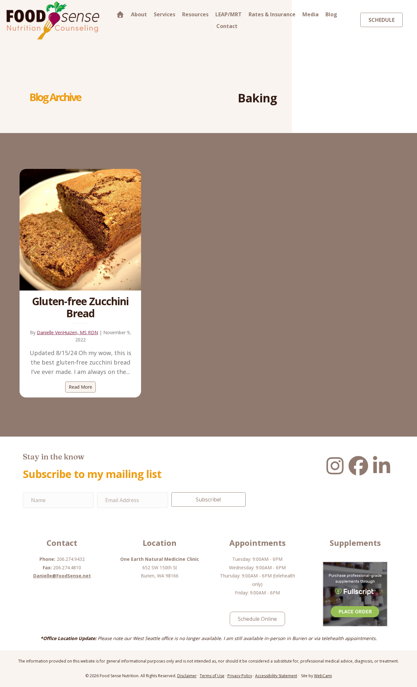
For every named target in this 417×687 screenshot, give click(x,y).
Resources (195, 14)
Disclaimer (187, 676)
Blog (331, 14)
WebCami (323, 676)
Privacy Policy (239, 676)
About (139, 14)
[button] (208, 499)
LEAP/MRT (228, 14)
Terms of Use (212, 676)
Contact (226, 26)
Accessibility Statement (276, 676)
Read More (82, 387)
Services (164, 14)
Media (310, 14)
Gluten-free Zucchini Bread (80, 307)
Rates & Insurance (272, 14)
